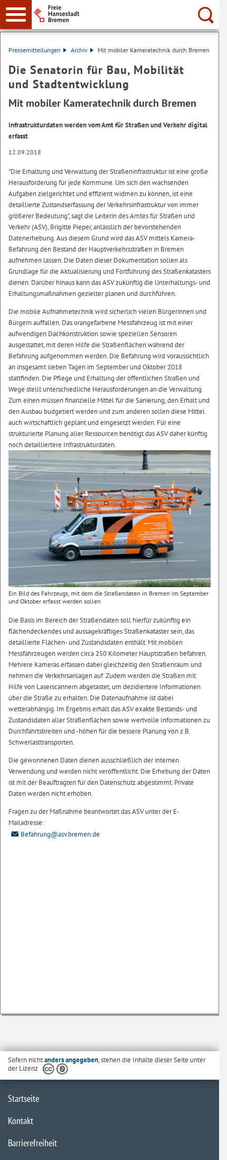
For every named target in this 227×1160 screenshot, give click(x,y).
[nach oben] (203, 1144)
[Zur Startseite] (127, 13)
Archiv (79, 50)
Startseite (23, 1098)
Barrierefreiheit (32, 1143)
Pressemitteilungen (34, 50)
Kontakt (20, 1121)
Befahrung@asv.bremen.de (60, 834)
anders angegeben (71, 1059)
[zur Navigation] (16, 14)
